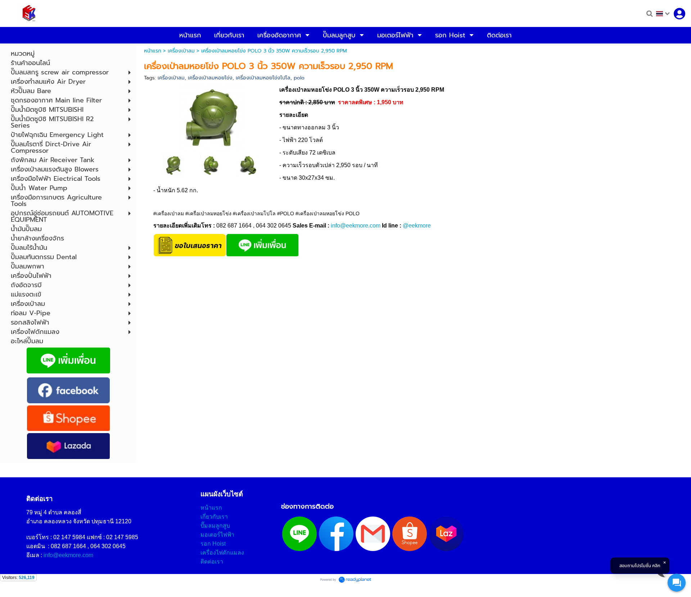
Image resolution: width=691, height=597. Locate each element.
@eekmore (417, 225)
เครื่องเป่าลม (181, 51)
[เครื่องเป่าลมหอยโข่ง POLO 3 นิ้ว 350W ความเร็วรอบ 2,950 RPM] (211, 117)
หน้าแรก (152, 51)
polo (299, 78)
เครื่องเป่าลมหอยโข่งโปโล (263, 78)
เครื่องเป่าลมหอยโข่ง (210, 78)
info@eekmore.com (355, 225)
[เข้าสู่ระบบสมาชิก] (679, 14)
